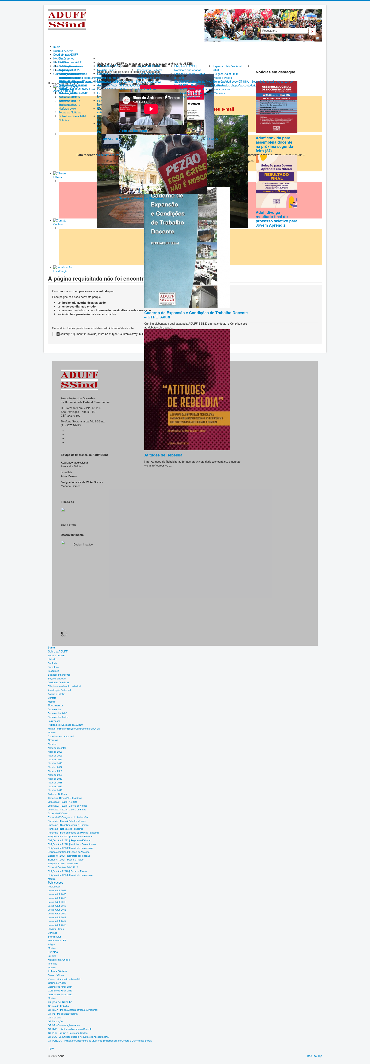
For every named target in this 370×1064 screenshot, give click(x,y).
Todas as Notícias (57, 794)
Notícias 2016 (55, 790)
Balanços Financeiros (59, 674)
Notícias (53, 740)
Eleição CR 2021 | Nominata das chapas (69, 855)
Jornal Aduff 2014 (57, 921)
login (51, 1048)
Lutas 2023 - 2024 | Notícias (62, 801)
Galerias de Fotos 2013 (60, 990)
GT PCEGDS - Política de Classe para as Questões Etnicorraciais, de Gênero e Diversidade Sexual (100, 1040)
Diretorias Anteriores (58, 682)
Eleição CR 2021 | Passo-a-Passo (66, 859)
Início (51, 647)
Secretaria (53, 667)
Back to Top (314, 1056)
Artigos (51, 944)
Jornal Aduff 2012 (57, 917)
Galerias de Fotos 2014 (60, 986)
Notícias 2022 (55, 767)
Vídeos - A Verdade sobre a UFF (65, 979)
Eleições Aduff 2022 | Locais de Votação (69, 851)
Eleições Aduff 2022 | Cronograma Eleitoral (70, 836)
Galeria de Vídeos (57, 982)
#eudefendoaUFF (57, 940)
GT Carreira (54, 1017)
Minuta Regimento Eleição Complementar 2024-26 (74, 728)
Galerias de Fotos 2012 (60, 994)
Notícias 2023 (55, 763)
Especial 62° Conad (58, 813)
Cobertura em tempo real (61, 736)
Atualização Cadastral (59, 690)
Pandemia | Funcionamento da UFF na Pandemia (73, 832)
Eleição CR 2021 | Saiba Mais (63, 863)
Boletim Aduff (54, 936)
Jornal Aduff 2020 (57, 894)
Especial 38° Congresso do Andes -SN (68, 817)
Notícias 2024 (55, 759)
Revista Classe (56, 928)
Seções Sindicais (57, 678)
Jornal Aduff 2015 (57, 913)
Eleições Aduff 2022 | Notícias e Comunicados (72, 844)
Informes (52, 963)
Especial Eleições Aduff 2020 (63, 867)
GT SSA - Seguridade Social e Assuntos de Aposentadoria (78, 1036)
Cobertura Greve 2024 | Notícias (65, 797)
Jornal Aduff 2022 (57, 890)
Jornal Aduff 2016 (57, 909)
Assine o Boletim (56, 693)
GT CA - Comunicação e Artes (64, 1025)
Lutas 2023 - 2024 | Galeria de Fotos (67, 809)
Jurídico (53, 952)
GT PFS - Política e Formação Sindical (68, 1032)
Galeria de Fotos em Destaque (141, 198)
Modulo (51, 701)
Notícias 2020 (55, 774)
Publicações (55, 882)
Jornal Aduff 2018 (57, 902)
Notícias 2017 (55, 786)
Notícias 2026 (55, 751)
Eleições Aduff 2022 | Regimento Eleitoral (69, 840)
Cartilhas (52, 932)
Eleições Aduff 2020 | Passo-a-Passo (67, 871)
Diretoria (52, 663)
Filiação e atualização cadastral (64, 686)
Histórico (52, 659)
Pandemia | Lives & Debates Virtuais (67, 821)
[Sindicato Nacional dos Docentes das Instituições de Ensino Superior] (72, 515)
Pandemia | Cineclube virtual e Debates (68, 824)
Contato (52, 697)
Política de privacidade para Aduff (65, 724)
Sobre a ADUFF (58, 651)
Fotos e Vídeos (57, 971)
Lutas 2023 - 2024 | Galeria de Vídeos (67, 805)
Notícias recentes (57, 747)
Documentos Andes (58, 717)
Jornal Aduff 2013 (57, 925)
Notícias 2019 (55, 778)
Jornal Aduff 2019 (57, 898)
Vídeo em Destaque (133, 130)
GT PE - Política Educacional (63, 1013)
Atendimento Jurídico (59, 959)
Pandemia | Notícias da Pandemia (65, 828)
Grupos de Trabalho (60, 1002)
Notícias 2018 (55, 782)
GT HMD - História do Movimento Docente (70, 1029)
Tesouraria (53, 670)
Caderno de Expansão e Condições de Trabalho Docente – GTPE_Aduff (196, 315)
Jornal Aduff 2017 (57, 905)
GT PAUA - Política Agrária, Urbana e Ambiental (72, 1009)
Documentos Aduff (57, 713)
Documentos (56, 705)
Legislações (54, 720)
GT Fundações (56, 1021)
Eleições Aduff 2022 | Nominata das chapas (70, 848)
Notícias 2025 (55, 755)
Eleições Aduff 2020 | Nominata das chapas (70, 875)
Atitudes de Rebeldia (163, 455)
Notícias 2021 (55, 771)
